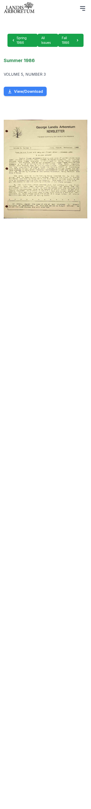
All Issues (46, 40)
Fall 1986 (65, 40)
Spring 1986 (22, 40)
